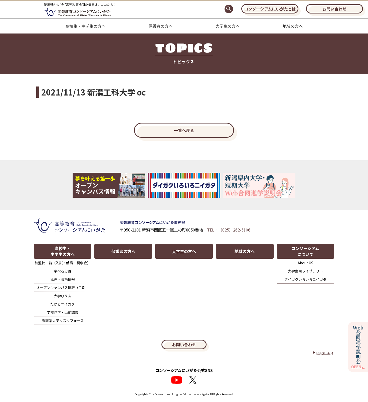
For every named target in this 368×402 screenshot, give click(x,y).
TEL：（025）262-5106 (228, 230)
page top (324, 352)
